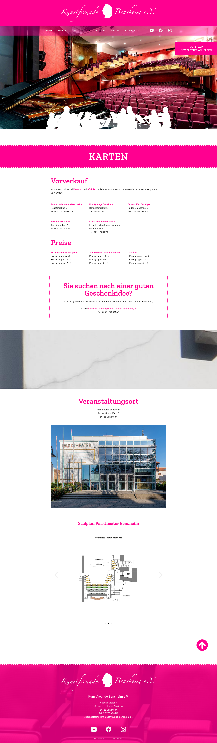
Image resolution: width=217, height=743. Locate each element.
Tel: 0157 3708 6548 (108, 713)
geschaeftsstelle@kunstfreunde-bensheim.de (112, 308)
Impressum (118, 738)
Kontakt (116, 30)
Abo (74, 30)
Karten (86, 30)
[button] (56, 575)
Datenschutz (100, 738)
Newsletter (132, 30)
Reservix (78, 189)
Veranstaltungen (56, 30)
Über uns (100, 30)
